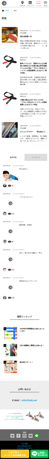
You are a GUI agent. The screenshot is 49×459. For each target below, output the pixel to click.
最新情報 (13, 157)
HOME (7, 10)
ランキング (36, 157)
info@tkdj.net (29, 400)
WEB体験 (38, 5)
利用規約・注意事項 (24, 448)
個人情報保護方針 (24, 446)
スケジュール (30, 5)
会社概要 (24, 444)
